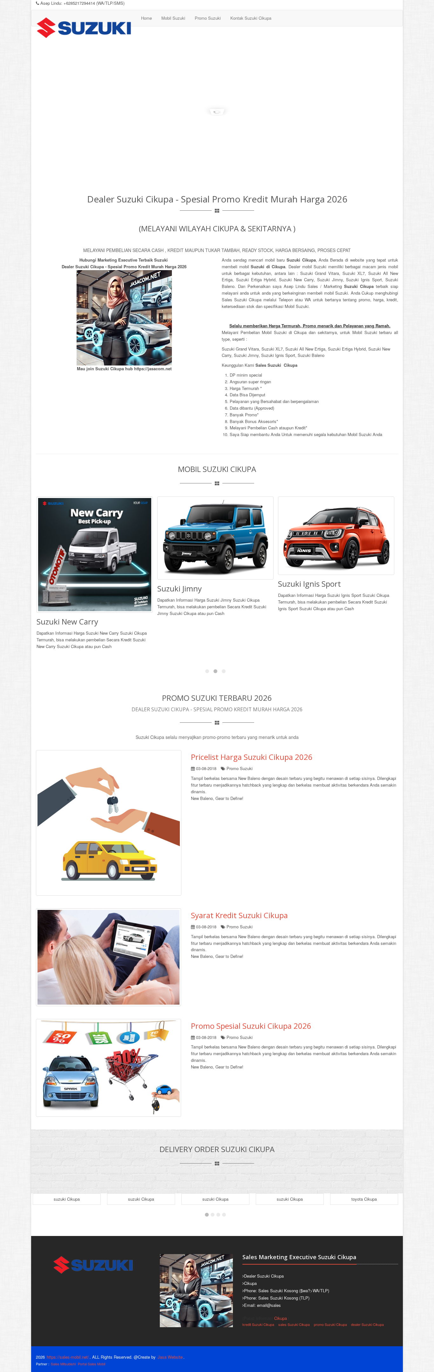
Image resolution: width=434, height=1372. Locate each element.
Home (146, 18)
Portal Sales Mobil (91, 1363)
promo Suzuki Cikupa (330, 1324)
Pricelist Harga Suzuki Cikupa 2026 (252, 757)
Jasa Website (170, 1357)
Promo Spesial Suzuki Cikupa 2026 (251, 1025)
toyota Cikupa (289, 1199)
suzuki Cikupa (67, 1199)
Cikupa (280, 1318)
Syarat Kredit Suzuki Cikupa (239, 915)
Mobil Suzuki (173, 18)
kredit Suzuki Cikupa (258, 1324)
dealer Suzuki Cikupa (367, 1324)
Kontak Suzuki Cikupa (250, 18)
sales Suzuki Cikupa (294, 1324)
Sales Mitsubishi (63, 1363)
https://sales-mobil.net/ (68, 1357)
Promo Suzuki (208, 18)
